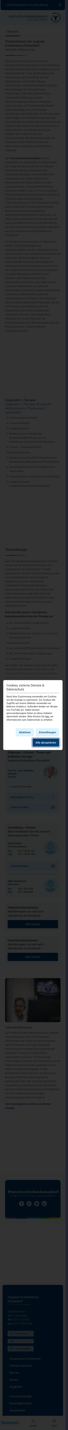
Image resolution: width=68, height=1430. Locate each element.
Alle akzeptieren (46, 742)
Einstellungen (47, 732)
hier (47, 716)
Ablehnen (25, 732)
